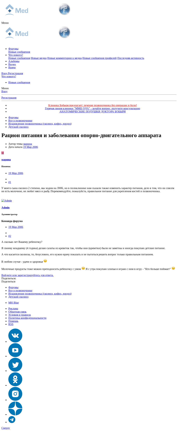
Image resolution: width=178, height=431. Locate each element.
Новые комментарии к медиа (64, 58)
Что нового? (15, 54)
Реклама (13, 308)
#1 (9, 182)
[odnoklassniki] (15, 385)
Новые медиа (39, 58)
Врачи (12, 67)
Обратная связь (17, 311)
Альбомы (13, 61)
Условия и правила (19, 314)
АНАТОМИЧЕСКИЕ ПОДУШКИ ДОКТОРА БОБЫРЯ (92, 111)
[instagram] (15, 399)
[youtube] (15, 356)
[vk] (15, 341)
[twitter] (15, 370)
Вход (4, 91)
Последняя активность (130, 58)
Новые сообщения (19, 51)
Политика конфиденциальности (27, 317)
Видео (12, 64)
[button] (5, 22)
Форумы (13, 48)
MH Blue (13, 302)
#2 (9, 236)
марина (27, 143)
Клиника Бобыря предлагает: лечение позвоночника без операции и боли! (92, 105)
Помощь (13, 321)
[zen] (15, 414)
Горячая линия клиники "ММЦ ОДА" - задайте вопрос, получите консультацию (92, 108)
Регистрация (8, 97)
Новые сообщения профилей (99, 58)
